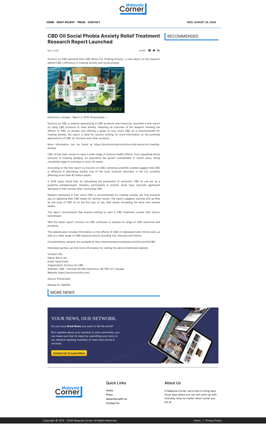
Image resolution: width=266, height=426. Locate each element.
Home (109, 390)
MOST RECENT (66, 22)
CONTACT (94, 22)
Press (109, 394)
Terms (197, 420)
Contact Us (112, 403)
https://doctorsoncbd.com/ (74, 272)
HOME (50, 22)
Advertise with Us (116, 398)
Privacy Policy (213, 420)
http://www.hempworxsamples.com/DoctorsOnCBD (125, 241)
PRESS (81, 22)
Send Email (61, 261)
